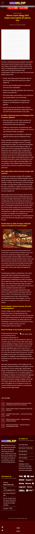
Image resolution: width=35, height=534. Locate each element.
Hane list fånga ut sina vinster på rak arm (15, 55)
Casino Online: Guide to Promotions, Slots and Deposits (19, 409)
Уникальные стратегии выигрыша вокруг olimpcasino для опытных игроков (19, 404)
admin (23, 24)
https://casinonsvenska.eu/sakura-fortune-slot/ (19, 252)
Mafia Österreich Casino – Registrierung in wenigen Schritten (18, 420)
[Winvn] (17, 3)
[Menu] (2, 3)
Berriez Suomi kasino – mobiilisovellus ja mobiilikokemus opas (18, 425)
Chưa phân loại (17, 13)
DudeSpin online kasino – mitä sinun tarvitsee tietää (19, 414)
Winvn (3, 445)
